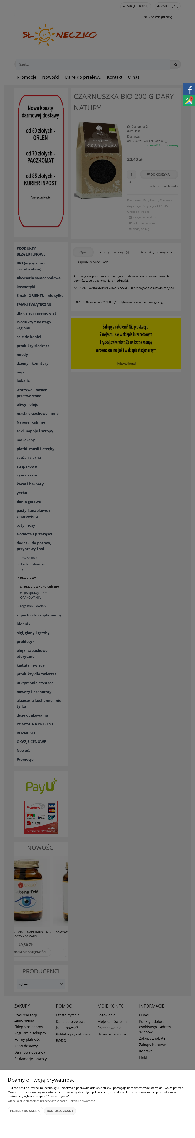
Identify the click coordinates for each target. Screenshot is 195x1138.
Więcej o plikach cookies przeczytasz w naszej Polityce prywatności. (52, 1101)
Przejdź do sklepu (25, 1110)
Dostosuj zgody (60, 1110)
